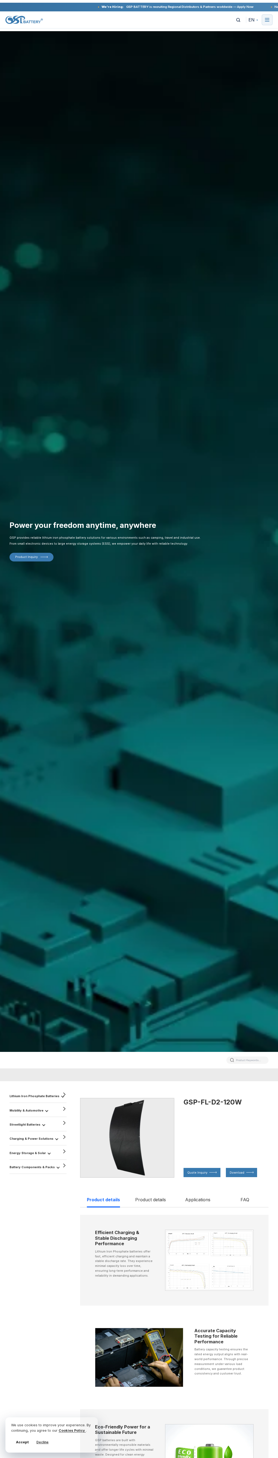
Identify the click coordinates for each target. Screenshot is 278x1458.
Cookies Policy (72, 1430)
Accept (22, 1442)
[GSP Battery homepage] (24, 19)
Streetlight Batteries (25, 1124)
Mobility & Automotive (26, 1110)
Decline (42, 1442)
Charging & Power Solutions (31, 1139)
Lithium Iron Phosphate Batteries (34, 1096)
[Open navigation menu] (267, 19)
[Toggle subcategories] (46, 1110)
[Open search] (238, 20)
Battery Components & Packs (32, 1167)
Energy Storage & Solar (28, 1153)
